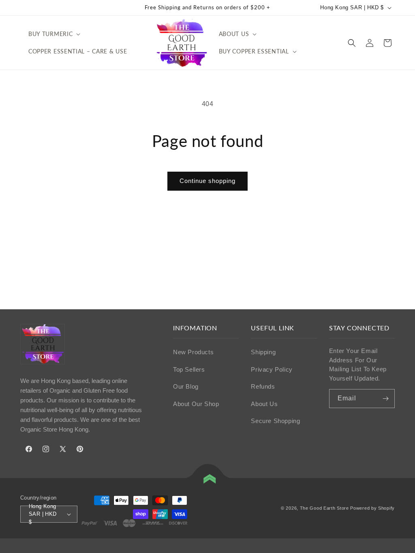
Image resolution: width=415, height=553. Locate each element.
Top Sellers (189, 369)
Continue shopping (207, 180)
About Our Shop (196, 403)
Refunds (263, 386)
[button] (53, 34)
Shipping (263, 352)
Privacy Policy (271, 369)
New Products (193, 352)
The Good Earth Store (324, 508)
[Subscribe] (385, 398)
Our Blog (186, 386)
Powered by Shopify (372, 508)
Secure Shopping (275, 420)
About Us (264, 403)
